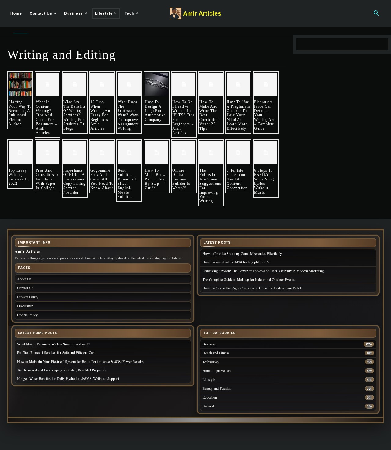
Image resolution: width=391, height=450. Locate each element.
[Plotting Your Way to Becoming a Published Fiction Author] (20, 84)
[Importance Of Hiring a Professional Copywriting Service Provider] (74, 152)
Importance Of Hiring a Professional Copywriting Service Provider (74, 181)
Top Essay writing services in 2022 (19, 177)
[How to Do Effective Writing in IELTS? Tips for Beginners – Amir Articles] (184, 84)
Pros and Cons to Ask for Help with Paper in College (47, 179)
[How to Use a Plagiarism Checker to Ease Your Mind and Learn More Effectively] (238, 84)
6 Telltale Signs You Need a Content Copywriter (237, 179)
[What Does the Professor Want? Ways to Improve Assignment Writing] (129, 84)
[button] (376, 13)
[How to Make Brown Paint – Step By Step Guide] (156, 152)
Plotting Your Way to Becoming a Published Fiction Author (20, 113)
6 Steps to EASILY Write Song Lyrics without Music (264, 181)
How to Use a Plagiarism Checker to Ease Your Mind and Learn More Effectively (238, 115)
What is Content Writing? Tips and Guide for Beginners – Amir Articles (46, 117)
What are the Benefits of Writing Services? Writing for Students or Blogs (74, 115)
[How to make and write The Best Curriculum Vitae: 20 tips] (211, 84)
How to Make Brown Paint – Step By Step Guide (156, 179)
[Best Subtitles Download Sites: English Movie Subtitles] (129, 152)
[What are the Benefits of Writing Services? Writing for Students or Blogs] (74, 84)
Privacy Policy (27, 296)
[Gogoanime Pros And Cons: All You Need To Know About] (102, 152)
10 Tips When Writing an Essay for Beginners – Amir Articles (101, 115)
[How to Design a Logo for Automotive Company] (156, 84)
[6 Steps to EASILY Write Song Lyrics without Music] (265, 152)
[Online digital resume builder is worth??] (184, 152)
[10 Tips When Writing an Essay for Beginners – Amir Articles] (102, 84)
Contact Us (25, 287)
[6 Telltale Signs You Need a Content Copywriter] (238, 152)
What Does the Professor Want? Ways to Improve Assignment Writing (128, 115)
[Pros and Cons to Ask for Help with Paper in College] (47, 152)
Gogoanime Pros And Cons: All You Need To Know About (102, 179)
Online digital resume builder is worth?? (181, 179)
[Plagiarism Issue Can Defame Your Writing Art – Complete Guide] (265, 84)
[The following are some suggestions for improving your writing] (211, 152)
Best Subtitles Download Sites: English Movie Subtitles (127, 183)
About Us (24, 278)
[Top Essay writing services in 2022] (20, 152)
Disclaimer (25, 305)
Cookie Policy (27, 314)
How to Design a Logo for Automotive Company (155, 111)
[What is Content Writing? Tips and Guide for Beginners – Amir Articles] (47, 84)
